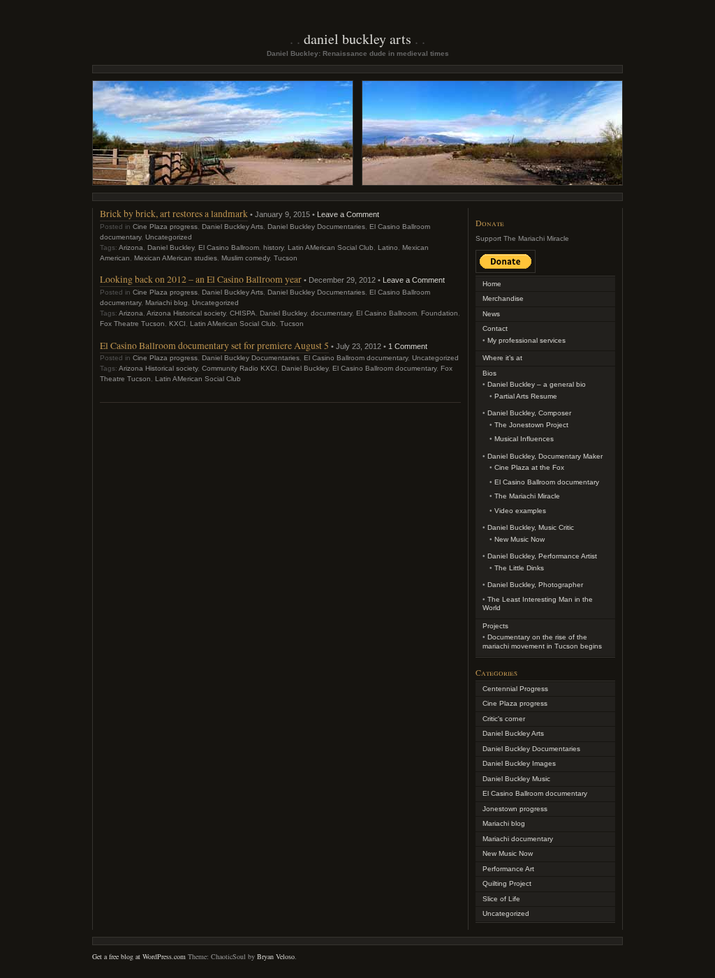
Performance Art (508, 869)
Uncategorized (168, 237)
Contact (495, 328)
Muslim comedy (245, 258)
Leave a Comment (348, 214)
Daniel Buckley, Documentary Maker (545, 456)
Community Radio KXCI (239, 368)
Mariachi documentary (517, 839)
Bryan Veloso (276, 956)
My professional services (526, 340)
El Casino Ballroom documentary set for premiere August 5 (214, 345)
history (273, 247)
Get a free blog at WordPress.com (139, 956)
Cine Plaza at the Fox (529, 467)
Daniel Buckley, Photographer (535, 584)
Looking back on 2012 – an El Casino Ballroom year (201, 279)
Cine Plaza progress (165, 226)
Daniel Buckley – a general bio (536, 384)
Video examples (520, 510)
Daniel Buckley (170, 247)
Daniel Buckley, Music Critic (530, 527)
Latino (388, 247)
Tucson (285, 258)
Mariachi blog (166, 302)
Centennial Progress (515, 688)
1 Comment (407, 346)
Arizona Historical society (186, 313)
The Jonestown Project (531, 425)
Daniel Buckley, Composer (529, 413)
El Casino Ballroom (228, 247)
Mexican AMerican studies (175, 258)
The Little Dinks (519, 568)
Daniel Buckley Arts (357, 38)
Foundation (439, 313)
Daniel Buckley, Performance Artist (542, 556)
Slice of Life (501, 899)
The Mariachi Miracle (527, 496)
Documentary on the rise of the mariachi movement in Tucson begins (542, 641)
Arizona (131, 247)
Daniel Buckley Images (519, 763)
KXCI (177, 323)
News (491, 314)
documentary (331, 313)
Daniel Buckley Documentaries (316, 226)
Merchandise (503, 298)
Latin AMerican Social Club (331, 247)
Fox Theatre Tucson (132, 323)
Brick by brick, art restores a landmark (174, 213)
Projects (495, 626)
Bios (489, 373)
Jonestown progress (514, 809)
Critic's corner (503, 719)
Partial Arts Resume (525, 396)
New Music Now (519, 539)
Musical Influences (524, 439)
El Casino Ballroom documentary (356, 358)
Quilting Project (506, 883)
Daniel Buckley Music (516, 779)
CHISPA (243, 313)
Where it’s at (502, 358)
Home (491, 284)
